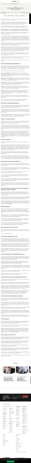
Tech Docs (17, 449)
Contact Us (4, 439)
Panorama (10, 416)
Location (4, 444)
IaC (26, 15)
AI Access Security (5, 410)
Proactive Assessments (25, 428)
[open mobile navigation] (1, 1)
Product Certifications (18, 445)
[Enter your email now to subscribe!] (17, 396)
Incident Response (24, 429)
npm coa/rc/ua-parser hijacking (14, 33)
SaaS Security (4, 428)
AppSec (9, 3)
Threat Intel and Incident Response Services (24, 426)
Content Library (18, 439)
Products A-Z (17, 444)
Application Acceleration (12, 421)
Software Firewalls (11, 411)
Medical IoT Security (5, 425)
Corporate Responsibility (6, 440)
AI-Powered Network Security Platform (7, 406)
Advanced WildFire (5, 418)
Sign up (24, 396)
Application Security (18, 410)
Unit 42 (17, 450)
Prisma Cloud (4, 22)
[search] (29, 1)
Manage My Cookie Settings (10, 461)
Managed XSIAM (18, 426)
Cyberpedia (17, 440)
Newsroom (4, 445)
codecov (7, 33)
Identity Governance (24, 413)
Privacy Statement (15, 398)
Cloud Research (22, 15)
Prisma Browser (11, 427)
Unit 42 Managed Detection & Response (18, 424)
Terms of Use (22, 397)
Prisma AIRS (4, 409)
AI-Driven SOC (17, 417)
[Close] (30, 459)
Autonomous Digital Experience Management (11, 423)
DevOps (20, 115)
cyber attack (4, 256)
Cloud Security (5, 3)
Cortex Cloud (17, 409)
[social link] (15, 458)
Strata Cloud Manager (11, 412)
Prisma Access (10, 426)
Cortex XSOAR (17, 421)
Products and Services (10, 15)
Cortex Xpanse (18, 422)
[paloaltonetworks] (14, 1)
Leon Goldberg (4, 12)
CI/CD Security (17, 15)
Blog (1, 3)
